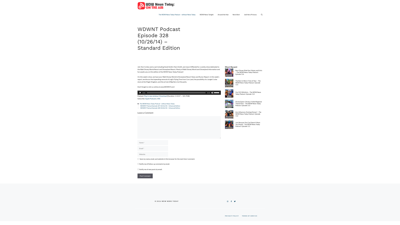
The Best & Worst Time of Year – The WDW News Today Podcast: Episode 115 (248, 83)
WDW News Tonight (207, 15)
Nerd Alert (236, 15)
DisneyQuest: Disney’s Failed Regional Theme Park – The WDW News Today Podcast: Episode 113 (248, 103)
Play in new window (151, 96)
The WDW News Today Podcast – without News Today (177, 15)
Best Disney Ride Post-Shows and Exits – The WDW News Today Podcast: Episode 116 (248, 72)
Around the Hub (223, 15)
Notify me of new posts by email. (150, 169)
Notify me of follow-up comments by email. (154, 164)
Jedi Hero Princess (250, 15)
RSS (159, 99)
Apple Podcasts (150, 99)
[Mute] (212, 93)
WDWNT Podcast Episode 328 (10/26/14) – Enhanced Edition (160, 108)
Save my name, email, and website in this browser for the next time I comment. (167, 159)
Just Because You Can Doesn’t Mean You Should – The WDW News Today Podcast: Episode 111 (247, 124)
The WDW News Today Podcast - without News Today (157, 104)
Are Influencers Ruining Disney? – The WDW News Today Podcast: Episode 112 (248, 114)
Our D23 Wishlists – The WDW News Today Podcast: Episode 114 (248, 93)
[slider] (217, 92)
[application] (179, 93)
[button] (262, 14)
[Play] (140, 93)
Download (163, 96)
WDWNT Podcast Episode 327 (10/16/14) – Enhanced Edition (160, 106)
